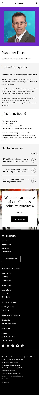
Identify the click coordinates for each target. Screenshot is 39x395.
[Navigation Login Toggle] (2, 3)
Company (6, 329)
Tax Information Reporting (9, 362)
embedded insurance (11, 315)
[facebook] (3, 345)
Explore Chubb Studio (9, 323)
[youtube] (17, 345)
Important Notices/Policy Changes (11, 373)
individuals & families (11, 268)
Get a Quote (6, 297)
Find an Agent (6, 280)
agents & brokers (9, 302)
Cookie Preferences (7, 378)
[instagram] (22, 345)
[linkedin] (8, 345)
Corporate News (7, 340)
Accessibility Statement (8, 370)
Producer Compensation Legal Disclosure (13, 368)
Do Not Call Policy (19, 359)
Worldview (5, 310)
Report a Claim (6, 244)
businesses (6, 285)
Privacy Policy (29, 357)
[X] (12, 345)
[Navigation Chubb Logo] (19, 3)
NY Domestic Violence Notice (10, 365)
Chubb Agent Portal (8, 307)
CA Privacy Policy (6, 359)
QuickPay (5, 276)
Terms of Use (5, 357)
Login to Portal (6, 273)
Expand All (33, 153)
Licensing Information (17, 357)
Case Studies (6, 320)
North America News (8, 337)
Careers (4, 333)
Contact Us (5, 248)
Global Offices (6, 251)
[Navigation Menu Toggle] (36, 3)
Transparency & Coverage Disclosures (12, 376)
